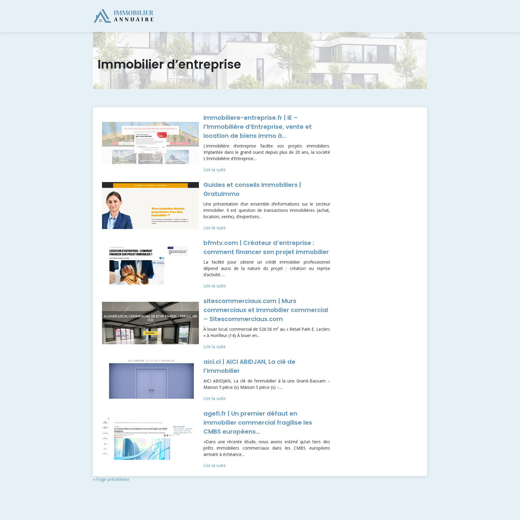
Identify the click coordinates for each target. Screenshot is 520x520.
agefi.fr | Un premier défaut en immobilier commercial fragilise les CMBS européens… (257, 422)
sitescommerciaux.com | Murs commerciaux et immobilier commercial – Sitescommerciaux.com (265, 310)
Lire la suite (214, 169)
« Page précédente (111, 479)
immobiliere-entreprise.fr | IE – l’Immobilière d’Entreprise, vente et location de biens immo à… (257, 126)
